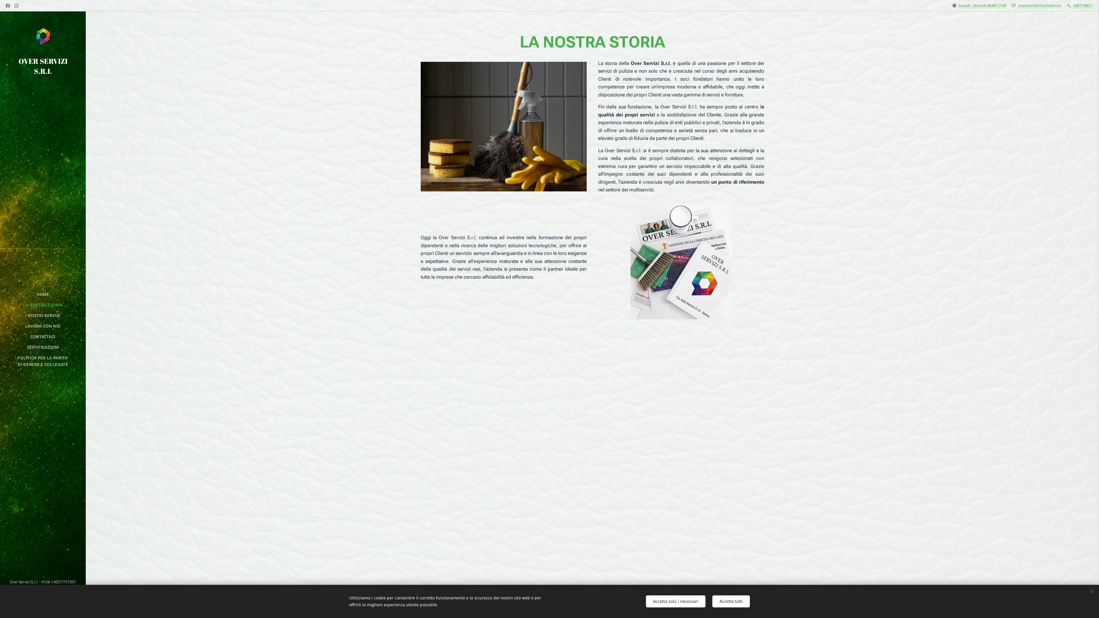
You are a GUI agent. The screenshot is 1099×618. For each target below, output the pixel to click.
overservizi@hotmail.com (1039, 5)
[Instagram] (16, 6)
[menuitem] (43, 294)
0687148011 (1083, 5)
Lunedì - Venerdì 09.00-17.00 (982, 5)
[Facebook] (7, 6)
